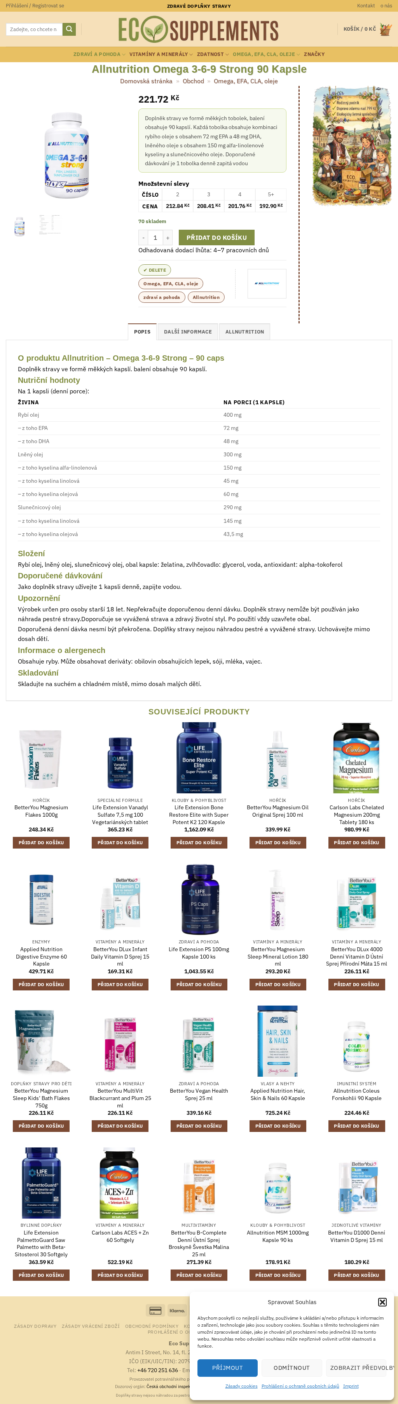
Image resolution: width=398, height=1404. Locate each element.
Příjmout (227, 1367)
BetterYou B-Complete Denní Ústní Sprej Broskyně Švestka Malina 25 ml (199, 1243)
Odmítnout (292, 1367)
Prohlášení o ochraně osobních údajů (300, 1386)
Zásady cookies (241, 1386)
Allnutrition (206, 297)
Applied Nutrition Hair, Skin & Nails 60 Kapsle (277, 1094)
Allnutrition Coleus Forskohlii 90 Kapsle (357, 1094)
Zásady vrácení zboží (91, 1326)
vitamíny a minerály (158, 54)
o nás (386, 5)
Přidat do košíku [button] (41, 842)
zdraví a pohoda (96, 54)
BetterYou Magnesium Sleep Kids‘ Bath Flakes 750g (41, 1098)
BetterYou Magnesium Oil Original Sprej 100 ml (278, 811)
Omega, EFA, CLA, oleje (264, 54)
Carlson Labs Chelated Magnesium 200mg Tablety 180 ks (357, 814)
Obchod (193, 81)
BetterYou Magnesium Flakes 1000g (41, 811)
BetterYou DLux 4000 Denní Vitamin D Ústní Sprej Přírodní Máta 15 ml (356, 956)
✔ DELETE (154, 270)
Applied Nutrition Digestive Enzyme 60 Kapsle (41, 956)
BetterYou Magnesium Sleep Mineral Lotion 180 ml (278, 956)
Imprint (351, 1386)
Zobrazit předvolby (358, 1367)
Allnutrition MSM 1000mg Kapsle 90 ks (278, 1236)
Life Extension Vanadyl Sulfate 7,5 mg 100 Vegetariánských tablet (120, 814)
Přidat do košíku (217, 237)
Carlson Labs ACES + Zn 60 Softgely (120, 1236)
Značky (314, 54)
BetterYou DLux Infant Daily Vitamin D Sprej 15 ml (120, 956)
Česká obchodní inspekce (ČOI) (177, 1386)
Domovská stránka (146, 81)
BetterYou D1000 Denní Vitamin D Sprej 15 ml (356, 1236)
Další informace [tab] (188, 331)
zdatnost (210, 54)
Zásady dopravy (35, 1326)
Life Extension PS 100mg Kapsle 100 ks (199, 953)
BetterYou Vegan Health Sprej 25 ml (199, 1094)
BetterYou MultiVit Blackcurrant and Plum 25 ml (120, 1098)
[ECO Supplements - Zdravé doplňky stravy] (199, 29)
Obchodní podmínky (151, 1326)
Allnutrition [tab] (244, 331)
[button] (382, 1302)
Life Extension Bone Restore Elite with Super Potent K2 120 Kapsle (199, 814)
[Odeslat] (69, 29)
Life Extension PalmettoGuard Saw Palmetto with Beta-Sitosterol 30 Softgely (41, 1243)
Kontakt (366, 5)
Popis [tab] (142, 331)
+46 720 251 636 (157, 1370)
